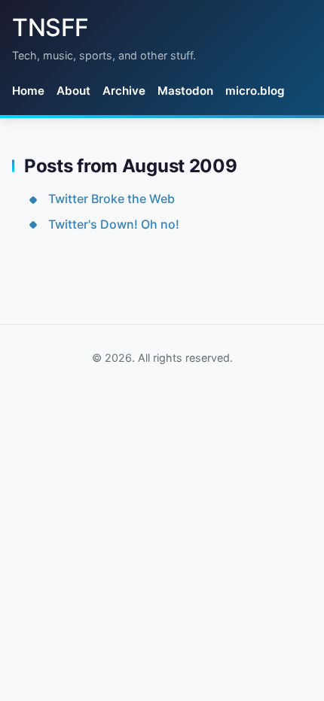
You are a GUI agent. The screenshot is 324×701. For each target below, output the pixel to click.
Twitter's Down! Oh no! (113, 224)
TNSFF (50, 27)
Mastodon (185, 90)
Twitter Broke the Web (111, 198)
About (73, 90)
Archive (123, 90)
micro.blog (255, 90)
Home (28, 90)
